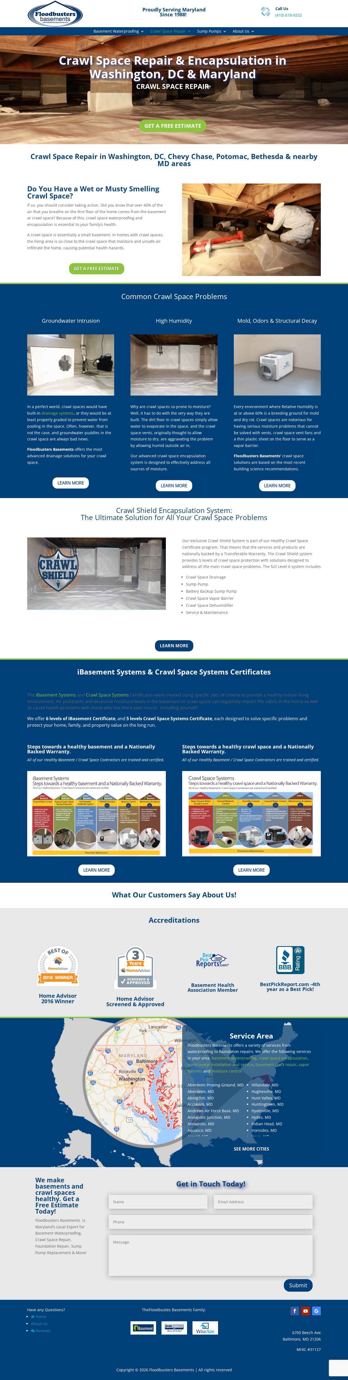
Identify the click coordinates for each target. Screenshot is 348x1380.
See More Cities (251, 1149)
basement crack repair (276, 1064)
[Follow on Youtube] (305, 1311)
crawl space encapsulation (283, 1058)
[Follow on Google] (316, 1311)
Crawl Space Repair (168, 31)
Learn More (70, 483)
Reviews (43, 1330)
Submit (298, 1285)
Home (41, 1316)
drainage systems (58, 413)
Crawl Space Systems (107, 695)
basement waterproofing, (235, 1058)
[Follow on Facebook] (294, 1311)
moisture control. (227, 1071)
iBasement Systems (56, 695)
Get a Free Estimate (172, 125)
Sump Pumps (209, 31)
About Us (241, 31)
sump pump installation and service (220, 1064)
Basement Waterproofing (116, 31)
